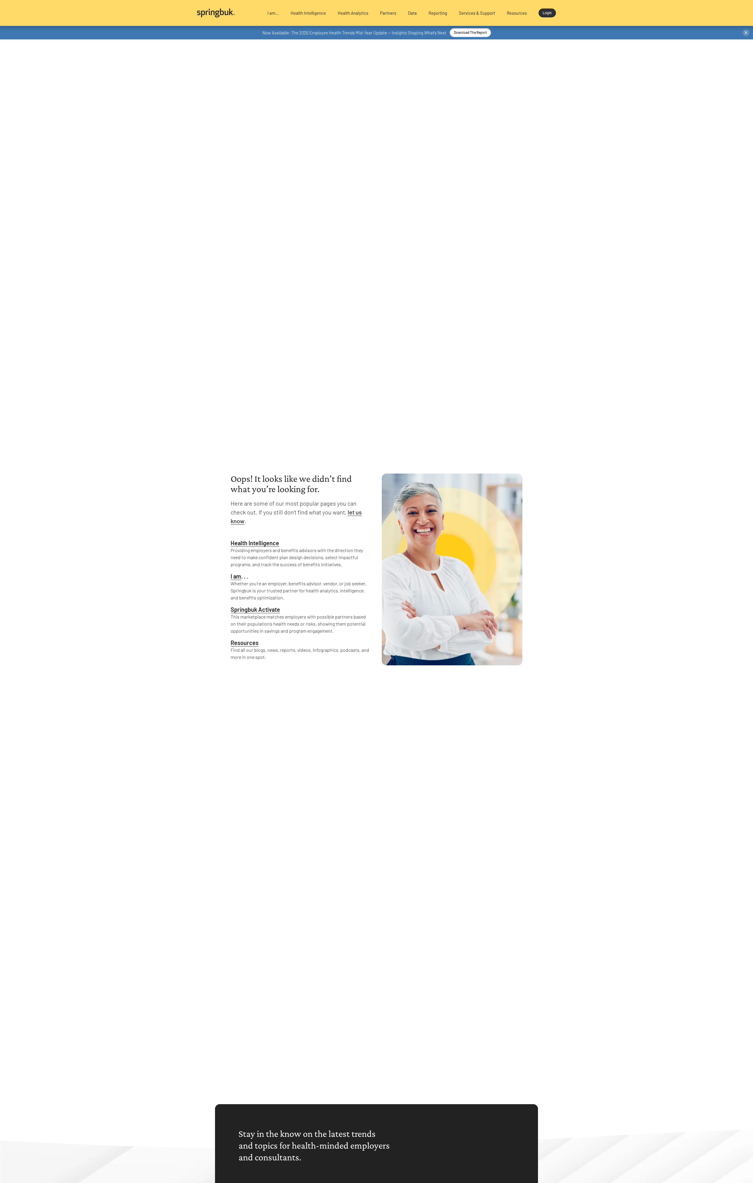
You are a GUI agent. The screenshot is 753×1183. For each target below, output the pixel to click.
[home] (227, 13)
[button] (273, 13)
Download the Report (470, 32)
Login (547, 13)
